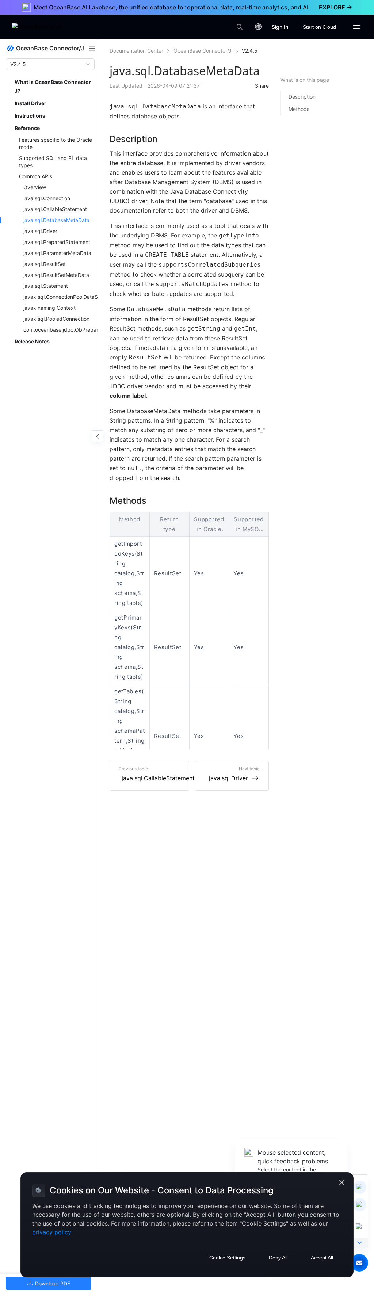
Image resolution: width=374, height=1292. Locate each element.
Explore (335, 7)
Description (302, 97)
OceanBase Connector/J (202, 50)
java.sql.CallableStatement (158, 778)
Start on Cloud (319, 27)
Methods (299, 109)
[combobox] (47, 64)
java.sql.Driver (228, 778)
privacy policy (51, 1232)
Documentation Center (136, 50)
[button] (359, 1263)
